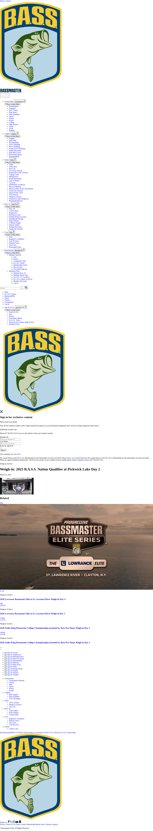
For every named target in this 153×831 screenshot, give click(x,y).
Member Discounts (20, 281)
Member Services (15, 255)
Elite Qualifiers (14, 114)
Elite (10, 685)
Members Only (14, 271)
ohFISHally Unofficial (17, 185)
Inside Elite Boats (15, 151)
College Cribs (14, 175)
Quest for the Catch (16, 193)
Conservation (13, 211)
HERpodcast (13, 177)
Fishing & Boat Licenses (17, 217)
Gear (6, 232)
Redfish (11, 130)
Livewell (12, 183)
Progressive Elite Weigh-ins (18, 199)
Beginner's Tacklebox (16, 239)
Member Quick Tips (20, 275)
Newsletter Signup (15, 318)
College (11, 122)
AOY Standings (14, 144)
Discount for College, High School (21, 322)
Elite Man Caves (15, 153)
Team (11, 128)
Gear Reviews (14, 241)
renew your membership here (77, 458)
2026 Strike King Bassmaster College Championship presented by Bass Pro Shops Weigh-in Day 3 (45, 628)
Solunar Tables (14, 225)
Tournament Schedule (16, 680)
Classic (11, 682)
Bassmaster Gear (15, 247)
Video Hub (13, 167)
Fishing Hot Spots (15, 227)
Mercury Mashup (15, 187)
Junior (11, 126)
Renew (15, 259)
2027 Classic (13, 110)
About (18, 824)
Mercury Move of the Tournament (21, 189)
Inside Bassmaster (15, 179)
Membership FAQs (20, 265)
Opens (11, 116)
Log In (15, 283)
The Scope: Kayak (15, 171)
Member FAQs (14, 324)
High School (13, 124)
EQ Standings (14, 142)
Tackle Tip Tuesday (16, 191)
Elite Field (12, 140)
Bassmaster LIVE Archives (18, 173)
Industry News (14, 243)
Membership (8, 250)
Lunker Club (13, 729)
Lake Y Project (14, 181)
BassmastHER (14, 157)
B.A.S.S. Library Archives (22, 279)
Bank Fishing (13, 221)
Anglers (7, 134)
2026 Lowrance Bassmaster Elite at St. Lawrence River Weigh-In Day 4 (32, 599)
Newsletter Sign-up (20, 269)
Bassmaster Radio (15, 155)
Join (14, 257)
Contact (23, 824)
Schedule (12, 108)
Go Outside (19, 732)
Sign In (3, 450)
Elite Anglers (13, 695)
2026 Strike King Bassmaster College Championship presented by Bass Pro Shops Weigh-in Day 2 (45, 642)
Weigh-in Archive (15, 197)
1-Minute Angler (15, 223)
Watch (6, 298)
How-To (7, 204)
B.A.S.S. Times (19, 263)
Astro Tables (13, 711)
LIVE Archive (14, 703)
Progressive (13, 213)
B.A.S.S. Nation (10, 294)
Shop (6, 292)
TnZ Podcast (13, 195)
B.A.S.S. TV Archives (21, 277)
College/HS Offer (19, 261)
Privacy (2, 824)
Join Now (17, 454)
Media (38, 824)
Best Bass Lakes (15, 215)
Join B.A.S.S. (9, 307)
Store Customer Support (49, 824)
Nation (11, 118)
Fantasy (7, 300)
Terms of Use (10, 824)
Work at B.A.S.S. (60, 732)
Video (6, 160)
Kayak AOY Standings (17, 149)
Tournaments (9, 102)
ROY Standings (14, 147)
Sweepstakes (9, 302)
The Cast (12, 169)
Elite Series (13, 112)
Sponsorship (71, 732)
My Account (17, 267)
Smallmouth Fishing (16, 219)
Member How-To (19, 273)
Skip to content (5, 1)
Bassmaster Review (16, 201)
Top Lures (12, 245)
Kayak (11, 120)
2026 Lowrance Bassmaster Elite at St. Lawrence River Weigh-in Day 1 (32, 613)
